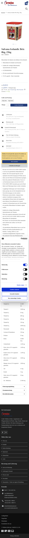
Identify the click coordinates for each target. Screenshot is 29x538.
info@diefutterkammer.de (10, 506)
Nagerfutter (4, 518)
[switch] (25, 269)
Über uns (5, 440)
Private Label (6, 474)
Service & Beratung (7, 467)
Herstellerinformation (8, 394)
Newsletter (5, 478)
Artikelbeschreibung (14, 165)
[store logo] (16, 3)
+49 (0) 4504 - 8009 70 (9, 502)
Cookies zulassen (14, 289)
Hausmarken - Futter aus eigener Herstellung (13, 482)
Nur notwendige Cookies (14, 298)
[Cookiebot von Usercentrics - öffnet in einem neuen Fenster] (20, 239)
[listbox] (14, 101)
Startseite (3, 12)
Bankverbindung (6, 448)
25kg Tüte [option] (4, 100)
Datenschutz (5, 455)
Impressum (5, 451)
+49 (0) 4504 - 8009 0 (9, 500)
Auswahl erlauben (14, 294)
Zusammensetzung (7, 390)
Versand (11, 89)
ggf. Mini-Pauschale (19, 89)
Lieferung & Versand (7, 471)
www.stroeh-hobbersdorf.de (11, 508)
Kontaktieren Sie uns (6, 523)
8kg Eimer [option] (10, 100)
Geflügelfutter (4, 515)
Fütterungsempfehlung (8, 386)
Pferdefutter (4, 521)
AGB (4, 459)
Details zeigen (20, 285)
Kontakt (4, 444)
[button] (13, 44)
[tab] (14, 165)
